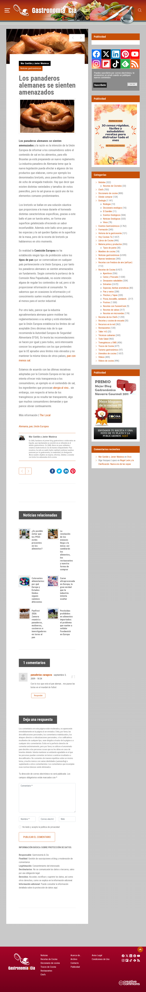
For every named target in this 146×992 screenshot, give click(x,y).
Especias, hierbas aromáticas (116, 288)
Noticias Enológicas (111, 218)
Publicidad (75, 967)
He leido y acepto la (41, 827)
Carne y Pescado (110, 277)
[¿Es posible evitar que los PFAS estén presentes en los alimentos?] (25, 534)
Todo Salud (103, 338)
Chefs (101, 189)
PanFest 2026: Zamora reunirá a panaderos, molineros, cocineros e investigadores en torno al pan (39, 624)
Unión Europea (41, 426)
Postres (106, 302)
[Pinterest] (134, 955)
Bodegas (107, 204)
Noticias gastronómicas (30, 68)
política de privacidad (50, 827)
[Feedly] (134, 960)
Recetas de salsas (111, 309)
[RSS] (138, 960)
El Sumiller (107, 211)
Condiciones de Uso (101, 959)
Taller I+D (102, 331)
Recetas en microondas (113, 313)
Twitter (106, 54)
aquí (55, 887)
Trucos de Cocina (106, 346)
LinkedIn (115, 54)
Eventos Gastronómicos (108, 226)
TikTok (115, 63)
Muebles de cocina (106, 251)
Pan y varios (108, 291)
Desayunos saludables (112, 280)
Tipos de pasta (109, 247)
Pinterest (125, 54)
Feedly (125, 63)
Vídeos (101, 357)
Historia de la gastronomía (110, 233)
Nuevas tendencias (106, 258)
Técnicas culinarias (106, 335)
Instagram (96, 64)
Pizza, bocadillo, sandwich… (115, 299)
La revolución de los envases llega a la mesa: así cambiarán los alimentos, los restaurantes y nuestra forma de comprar (66, 550)
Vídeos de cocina (106, 360)
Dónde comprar (105, 196)
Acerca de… (76, 955)
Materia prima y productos (110, 244)
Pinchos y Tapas (110, 295)
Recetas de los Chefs (107, 317)
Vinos (105, 222)
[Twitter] (126, 955)
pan (31, 426)
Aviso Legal (97, 955)
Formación (103, 229)
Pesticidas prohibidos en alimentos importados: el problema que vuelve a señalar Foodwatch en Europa (66, 622)
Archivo (74, 959)
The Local (45, 415)
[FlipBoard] (126, 960)
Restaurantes (104, 328)
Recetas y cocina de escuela (111, 320)
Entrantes (107, 284)
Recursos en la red (106, 324)
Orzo (129, 456)
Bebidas (102, 182)
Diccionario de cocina (108, 193)
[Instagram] (122, 960)
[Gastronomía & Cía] (45, 10)
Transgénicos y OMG (107, 342)
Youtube (135, 54)
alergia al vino (60, 387)
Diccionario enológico (112, 207)
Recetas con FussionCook (114, 306)
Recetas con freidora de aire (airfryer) (115, 262)
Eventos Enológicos (111, 215)
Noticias (44, 955)
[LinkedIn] (130, 955)
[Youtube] (138, 955)
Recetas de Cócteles (112, 186)
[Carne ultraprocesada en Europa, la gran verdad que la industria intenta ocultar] (53, 581)
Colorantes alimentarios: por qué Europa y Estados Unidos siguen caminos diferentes (38, 590)
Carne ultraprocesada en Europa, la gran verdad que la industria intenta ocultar (67, 588)
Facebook (96, 54)
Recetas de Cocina (106, 269)
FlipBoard (106, 63)
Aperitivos (107, 273)
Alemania (23, 426)
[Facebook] (122, 955)
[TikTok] (130, 960)
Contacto (75, 963)
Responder (38, 695)
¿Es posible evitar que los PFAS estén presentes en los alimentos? (37, 540)
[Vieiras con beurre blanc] (73, 38)
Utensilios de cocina (107, 353)
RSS (135, 63)
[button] (7, 10)
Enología (102, 200)
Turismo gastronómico (108, 349)
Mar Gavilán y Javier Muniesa (35, 63)
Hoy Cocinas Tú (105, 237)
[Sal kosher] (81, 38)
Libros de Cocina (105, 240)
